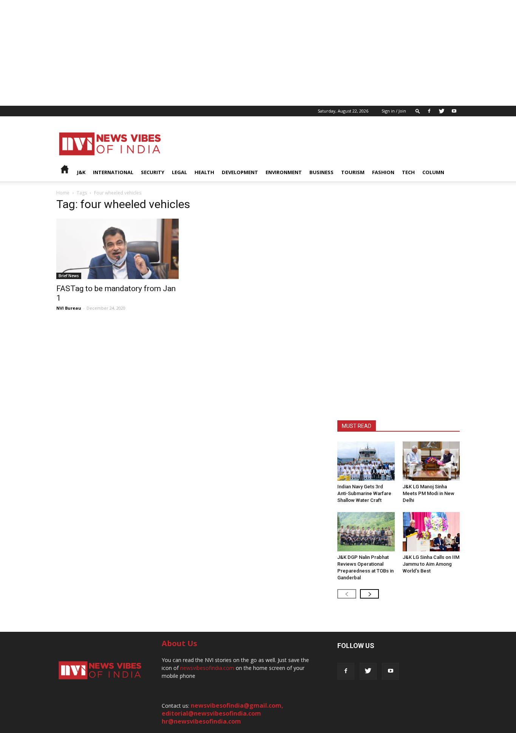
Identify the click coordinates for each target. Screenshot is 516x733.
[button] (417, 111)
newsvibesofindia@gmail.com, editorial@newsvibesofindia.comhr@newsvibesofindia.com (222, 713)
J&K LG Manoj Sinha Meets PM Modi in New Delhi (428, 493)
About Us (179, 643)
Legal (179, 172)
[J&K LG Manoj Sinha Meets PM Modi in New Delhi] (431, 461)
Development (240, 172)
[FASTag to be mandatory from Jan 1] (117, 249)
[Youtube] (454, 111)
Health (204, 172)
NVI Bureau (68, 308)
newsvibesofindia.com (207, 667)
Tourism (353, 172)
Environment (284, 172)
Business (321, 172)
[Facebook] (429, 111)
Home (63, 193)
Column (433, 172)
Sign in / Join (394, 111)
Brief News (69, 275)
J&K (81, 172)
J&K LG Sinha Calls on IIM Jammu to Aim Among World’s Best (431, 564)
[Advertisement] (226, 53)
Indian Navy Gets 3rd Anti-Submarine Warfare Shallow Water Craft (364, 493)
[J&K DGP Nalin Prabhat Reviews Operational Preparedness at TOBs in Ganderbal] (366, 531)
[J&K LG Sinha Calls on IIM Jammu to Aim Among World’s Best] (431, 531)
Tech (408, 172)
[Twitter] (441, 111)
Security (152, 172)
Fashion (383, 172)
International (113, 172)
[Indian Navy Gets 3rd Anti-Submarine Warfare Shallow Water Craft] (366, 461)
